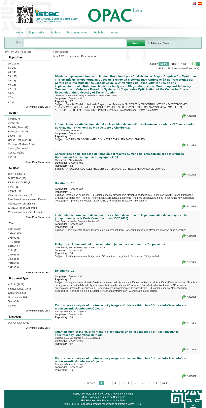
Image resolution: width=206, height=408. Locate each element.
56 (12, 80)
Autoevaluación (127, 282)
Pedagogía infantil (107, 288)
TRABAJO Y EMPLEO (133, 139)
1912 (13, 267)
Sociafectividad (150, 285)
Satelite (112, 110)
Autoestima (166, 285)
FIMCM (14, 191)
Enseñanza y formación (107, 200)
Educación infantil (162, 195)
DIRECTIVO (17, 178)
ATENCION (97, 139)
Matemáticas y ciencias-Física (26, 212)
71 (71, 192)
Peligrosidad (94, 256)
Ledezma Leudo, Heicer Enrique (70, 95)
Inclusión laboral (79, 285)
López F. (14, 135)
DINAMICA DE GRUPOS (151, 168)
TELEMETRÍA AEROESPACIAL (90, 110)
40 (12, 84)
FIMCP (14, 186)
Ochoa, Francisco (19, 140)
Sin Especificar (19, 288)
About (114, 32)
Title (174, 63)
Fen (12, 157)
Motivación (159, 282)
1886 (13, 258)
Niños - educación (176, 282)
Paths (142, 110)
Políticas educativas (144, 197)
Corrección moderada (136, 230)
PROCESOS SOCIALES (79, 168)
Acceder (191, 115)
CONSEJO (16, 174)
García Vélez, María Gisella (68, 160)
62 (12, 89)
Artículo (16, 284)
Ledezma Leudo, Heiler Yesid (102, 95)
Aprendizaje (96, 285)
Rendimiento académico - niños (27, 199)
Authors (56, 32)
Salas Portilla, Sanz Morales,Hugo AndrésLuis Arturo (80, 247)
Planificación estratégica (23, 203)
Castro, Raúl (16, 152)
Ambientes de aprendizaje (132, 288)
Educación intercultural (134, 200)
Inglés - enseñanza (167, 197)
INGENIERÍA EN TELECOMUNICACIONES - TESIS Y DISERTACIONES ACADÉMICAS (120, 107)
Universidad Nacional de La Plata (103, 400)
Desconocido (18, 297)
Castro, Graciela (18, 148)
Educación (134, 285)
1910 (13, 263)
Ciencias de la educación (143, 291)
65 (12, 67)
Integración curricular (77, 195)
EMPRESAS (112, 139)
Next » (165, 383)
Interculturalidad (183, 195)
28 (12, 72)
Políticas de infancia (116, 285)
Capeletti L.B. (61, 338)
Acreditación (144, 282)
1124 (13, 250)
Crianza (59, 197)
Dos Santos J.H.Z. (79, 338)
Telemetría (118, 104)
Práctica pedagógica (139, 195)
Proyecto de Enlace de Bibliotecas (103, 397)
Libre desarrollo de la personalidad (103, 230)
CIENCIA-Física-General (23, 208)
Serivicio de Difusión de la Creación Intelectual (103, 393)
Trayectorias (104, 104)
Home (19, 32)
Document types (77, 32)
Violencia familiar (20, 195)
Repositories (37, 32)
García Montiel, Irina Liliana (68, 130)
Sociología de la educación (85, 291)
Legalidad (123, 256)
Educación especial (101, 195)
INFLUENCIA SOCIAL (78, 139)
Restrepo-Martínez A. (21, 144)
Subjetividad (152, 256)
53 (12, 76)
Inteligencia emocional (78, 282)
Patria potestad (74, 230)
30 (13, 63)
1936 (15, 233)
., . (56, 186)
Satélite (70, 104)
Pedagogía (120, 195)
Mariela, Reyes (18, 127)
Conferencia (17, 293)
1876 (13, 254)
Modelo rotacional (86, 104)
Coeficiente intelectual (105, 282)
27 (11, 97)
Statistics (99, 32)
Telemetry (152, 110)
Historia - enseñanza (93, 197)
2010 (14, 246)
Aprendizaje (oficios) (81, 200)
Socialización (72, 197)
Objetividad (137, 256)
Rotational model (127, 110)
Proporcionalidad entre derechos (168, 230)
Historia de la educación (81, 288)
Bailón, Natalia (18, 131)
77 (71, 101)
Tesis (13, 301)
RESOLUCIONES (20, 182)
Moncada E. (95, 338)
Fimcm (14, 123)
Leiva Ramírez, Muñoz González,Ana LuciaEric (78, 221)
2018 (14, 237)
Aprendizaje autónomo (118, 197)
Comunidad (109, 256)
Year (183, 63)
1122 (14, 242)
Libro (12, 305)
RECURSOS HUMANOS (107, 168)
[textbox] (74, 43)
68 (11, 93)
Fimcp (14, 118)
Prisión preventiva (76, 256)
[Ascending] (192, 64)
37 (11, 101)
